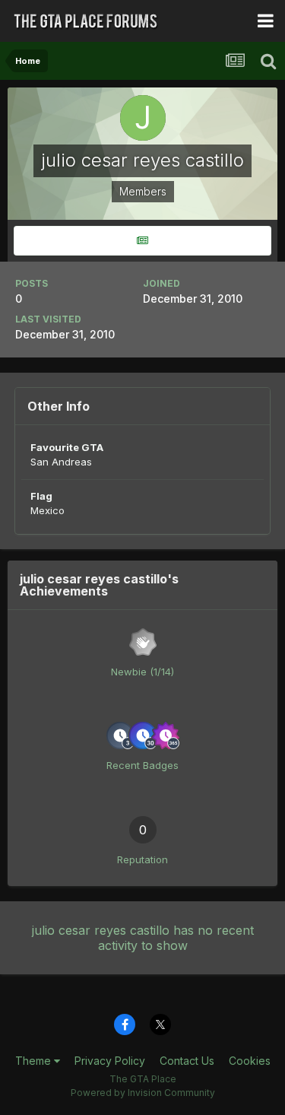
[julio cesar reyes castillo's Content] (142, 241)
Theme (34, 1060)
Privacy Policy (109, 1060)
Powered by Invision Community (143, 1092)
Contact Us (187, 1060)
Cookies (250, 1060)
